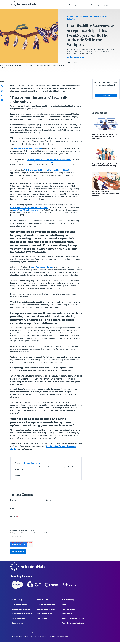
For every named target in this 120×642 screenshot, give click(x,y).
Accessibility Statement (41, 632)
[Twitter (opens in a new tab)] (104, 568)
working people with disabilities (59, 162)
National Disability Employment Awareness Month (49, 159)
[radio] (46, 533)
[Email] (3, 100)
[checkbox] (46, 535)
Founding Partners (68, 609)
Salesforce (72, 19)
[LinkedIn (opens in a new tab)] (109, 568)
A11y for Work (42, 618)
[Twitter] (3, 91)
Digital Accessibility (19, 604)
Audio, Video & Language (21, 609)
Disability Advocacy (92, 16)
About (64, 604)
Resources (83, 5)
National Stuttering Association (28, 148)
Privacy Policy (29, 632)
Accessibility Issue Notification (73, 623)
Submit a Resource (18, 623)
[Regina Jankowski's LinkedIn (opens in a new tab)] (23, 475)
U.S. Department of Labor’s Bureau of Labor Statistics (48, 170)
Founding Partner (74, 16)
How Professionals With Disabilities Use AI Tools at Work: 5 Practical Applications (104, 136)
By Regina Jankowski (76, 57)
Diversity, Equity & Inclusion (22, 614)
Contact (105, 5)
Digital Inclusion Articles (46, 604)
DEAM (104, 16)
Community (95, 5)
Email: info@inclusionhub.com (73, 618)
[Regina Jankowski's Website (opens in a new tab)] (25, 475)
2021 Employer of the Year (42, 267)
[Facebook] (3, 86)
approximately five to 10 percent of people (29, 207)
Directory (72, 5)
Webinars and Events (44, 614)
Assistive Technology (19, 618)
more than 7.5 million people (25, 210)
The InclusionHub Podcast (46, 609)
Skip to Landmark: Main (83, 1)
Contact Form (67, 614)
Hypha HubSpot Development (59, 636)
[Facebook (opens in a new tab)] (99, 568)
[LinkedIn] (3, 95)
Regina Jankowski (32, 462)
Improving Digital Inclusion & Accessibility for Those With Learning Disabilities (105, 193)
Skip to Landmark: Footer (101, 1)
